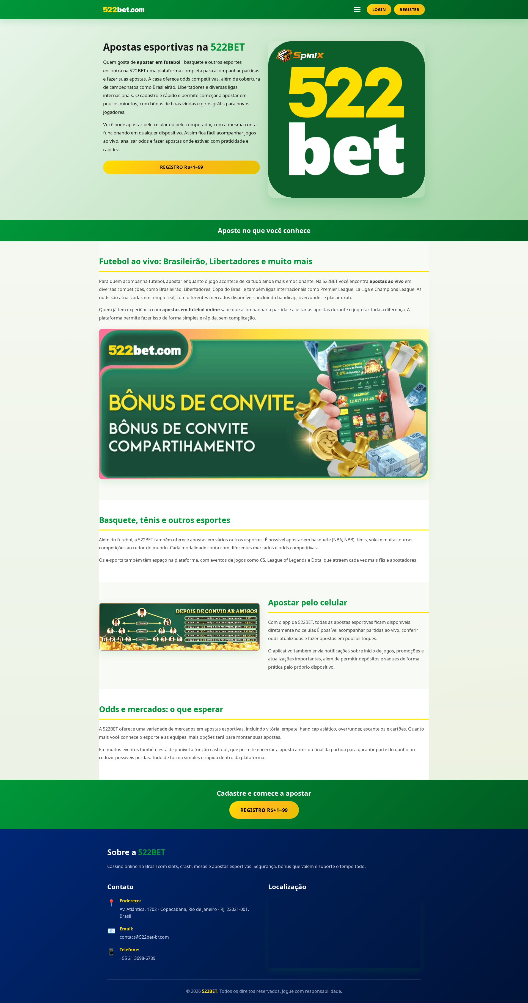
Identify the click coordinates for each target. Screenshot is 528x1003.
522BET (228, 46)
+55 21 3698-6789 (137, 958)
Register (409, 9)
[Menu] (357, 9)
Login (379, 9)
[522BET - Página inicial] (123, 9)
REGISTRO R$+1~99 (181, 167)
